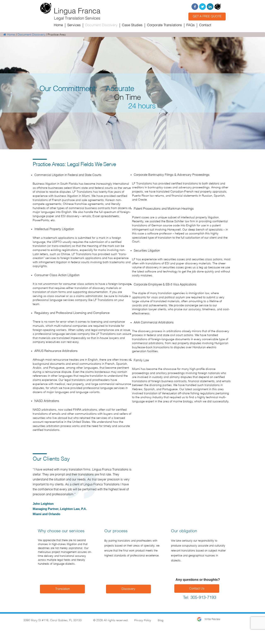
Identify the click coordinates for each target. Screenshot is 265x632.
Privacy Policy (142, 620)
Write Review (212, 619)
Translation (62, 588)
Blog (160, 620)
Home (11, 34)
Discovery (128, 588)
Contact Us (197, 588)
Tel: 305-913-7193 (199, 598)
